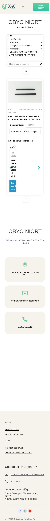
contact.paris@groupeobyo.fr (27, 475)
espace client (41, 7)
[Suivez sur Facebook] (20, 511)
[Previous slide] (11, 168)
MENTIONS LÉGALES (14, 448)
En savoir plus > (25, 27)
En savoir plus (13, 186)
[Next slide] (39, 168)
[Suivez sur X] (25, 511)
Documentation (17, 125)
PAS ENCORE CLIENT (14, 434)
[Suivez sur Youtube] (30, 511)
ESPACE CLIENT (12, 430)
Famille (31, 125)
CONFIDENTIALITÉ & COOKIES (18, 453)
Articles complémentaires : (20, 141)
